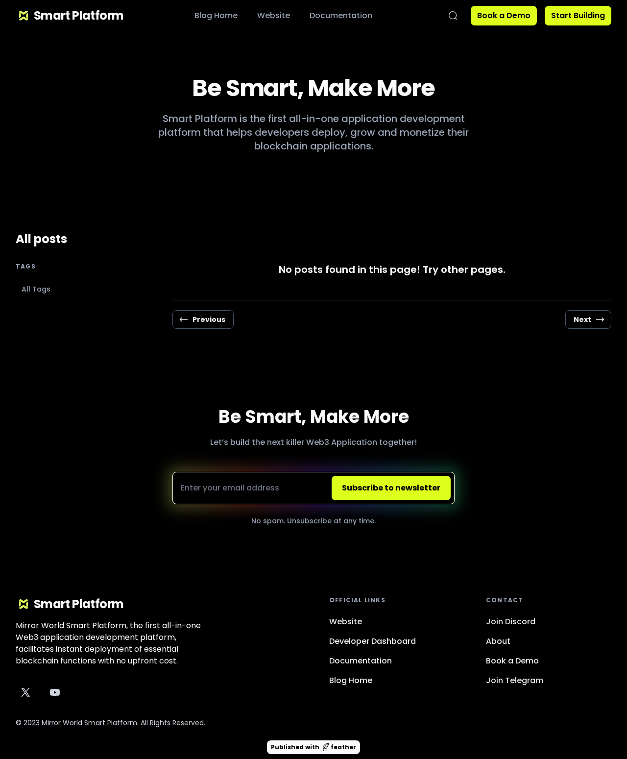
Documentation (341, 15)
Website (273, 15)
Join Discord (510, 621)
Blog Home (216, 15)
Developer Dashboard (372, 641)
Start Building (578, 15)
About (498, 641)
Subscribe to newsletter (391, 487)
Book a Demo (504, 15)
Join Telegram (514, 680)
